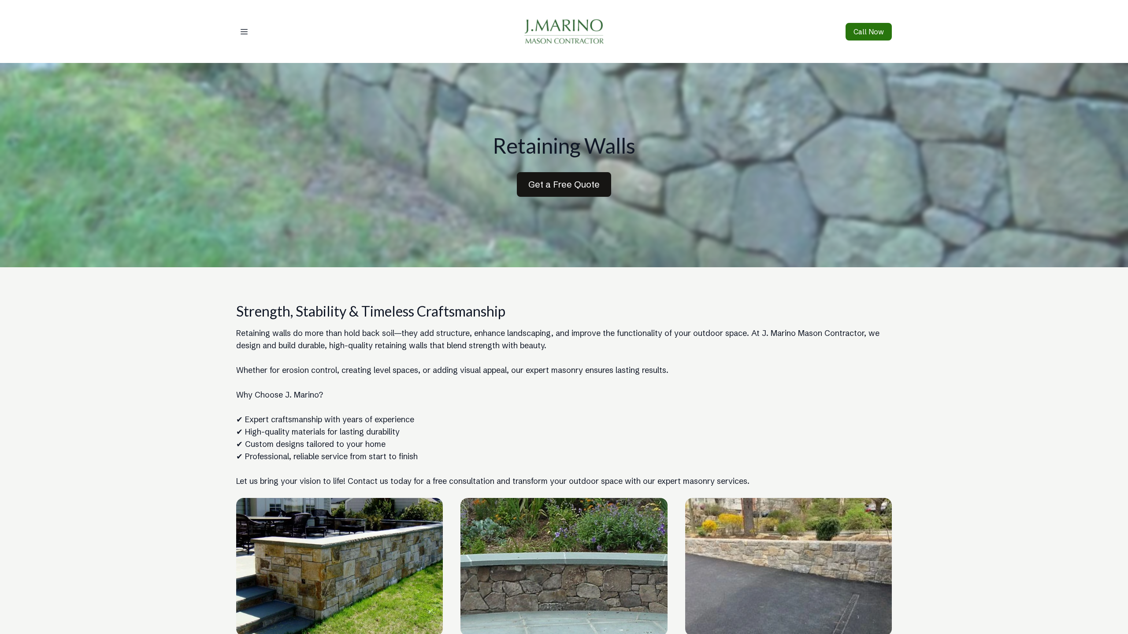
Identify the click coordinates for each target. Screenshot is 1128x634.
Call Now (868, 31)
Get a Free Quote (564, 184)
